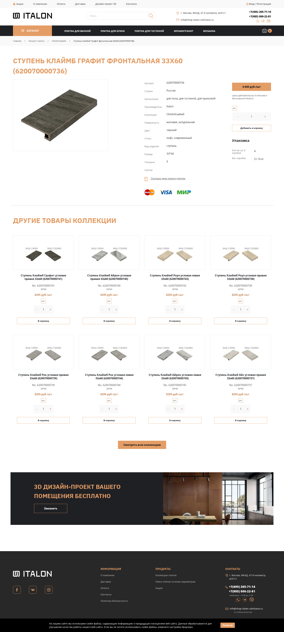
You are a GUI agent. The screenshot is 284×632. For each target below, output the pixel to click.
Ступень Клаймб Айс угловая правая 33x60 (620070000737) (240, 376)
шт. (234, 108)
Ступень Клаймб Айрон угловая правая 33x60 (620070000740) (109, 277)
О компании (107, 575)
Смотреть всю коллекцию (142, 445)
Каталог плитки (36, 40)
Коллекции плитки (166, 575)
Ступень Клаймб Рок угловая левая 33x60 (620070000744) (109, 376)
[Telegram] (262, 22)
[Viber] (267, 22)
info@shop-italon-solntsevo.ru (197, 19)
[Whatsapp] (238, 599)
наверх (270, 601)
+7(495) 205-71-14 (260, 12)
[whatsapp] (257, 22)
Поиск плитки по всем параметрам (175, 581)
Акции (159, 588)
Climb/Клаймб (59, 40)
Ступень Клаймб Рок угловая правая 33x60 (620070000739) (43, 376)
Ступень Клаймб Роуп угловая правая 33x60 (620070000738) (241, 277)
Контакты (106, 594)
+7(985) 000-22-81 (260, 16)
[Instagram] (48, 590)
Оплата (105, 588)
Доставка (106, 581)
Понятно (228, 625)
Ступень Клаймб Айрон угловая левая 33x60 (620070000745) (175, 376)
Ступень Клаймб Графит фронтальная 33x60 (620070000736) (60, 115)
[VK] (33, 590)
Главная (17, 40)
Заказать (50, 508)
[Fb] (17, 590)
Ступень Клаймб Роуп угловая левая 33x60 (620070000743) (175, 277)
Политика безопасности (114, 600)
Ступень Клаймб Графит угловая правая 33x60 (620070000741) (43, 277)
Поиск (152, 16)
